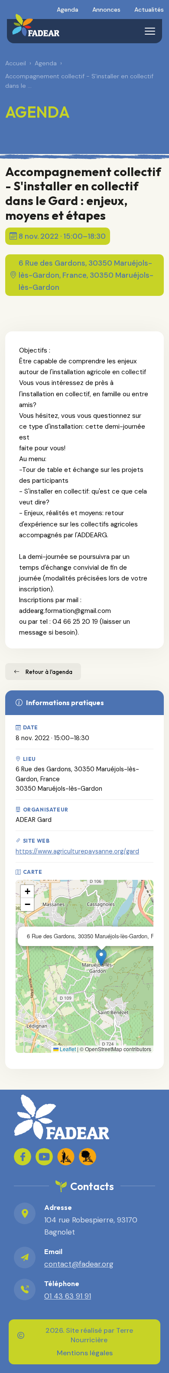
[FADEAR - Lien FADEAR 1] (66, 1156)
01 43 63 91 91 (67, 1296)
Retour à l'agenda (49, 671)
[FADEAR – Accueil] (35, 25)
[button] (101, 957)
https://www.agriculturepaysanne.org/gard (77, 851)
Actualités (149, 9)
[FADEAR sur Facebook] (22, 1156)
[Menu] (150, 31)
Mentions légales (85, 1352)
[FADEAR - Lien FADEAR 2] (87, 1156)
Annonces (106, 9)
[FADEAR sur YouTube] (44, 1156)
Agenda (67, 9)
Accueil (15, 63)
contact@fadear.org (79, 1264)
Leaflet (67, 1048)
